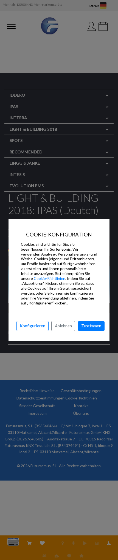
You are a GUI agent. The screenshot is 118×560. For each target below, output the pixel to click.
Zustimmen (91, 325)
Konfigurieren (32, 325)
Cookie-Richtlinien (49, 278)
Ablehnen (63, 325)
